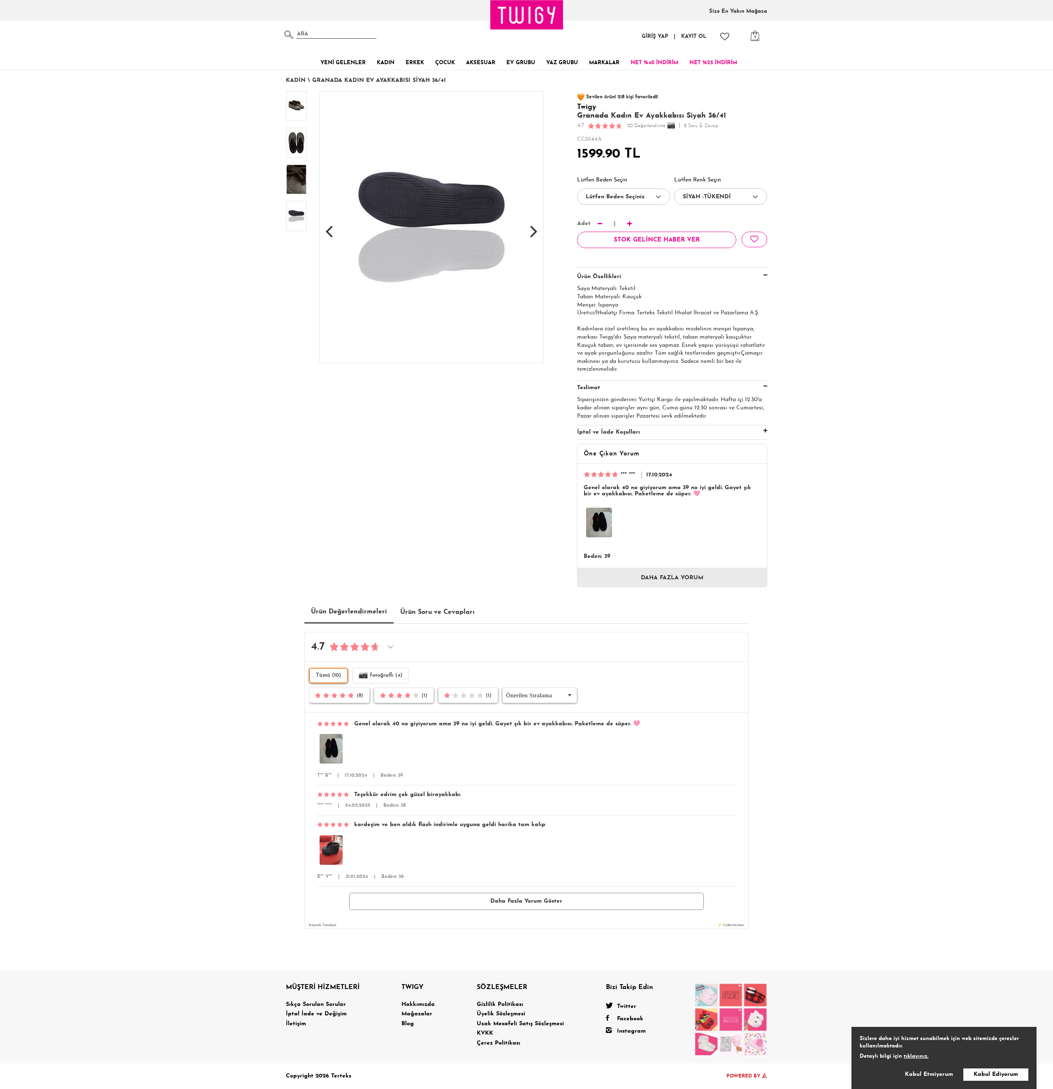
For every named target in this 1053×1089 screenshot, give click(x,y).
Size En (738, 11)
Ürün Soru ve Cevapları (437, 612)
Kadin (296, 80)
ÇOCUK (445, 62)
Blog (407, 1024)
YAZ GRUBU (562, 62)
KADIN (385, 62)
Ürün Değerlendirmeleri (349, 611)
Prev (329, 227)
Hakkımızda (418, 1004)
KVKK (485, 1033)
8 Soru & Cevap (701, 125)
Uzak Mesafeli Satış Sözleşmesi (520, 1024)
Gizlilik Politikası (500, 1004)
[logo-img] (527, 15)
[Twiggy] (731, 1019)
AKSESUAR (480, 62)
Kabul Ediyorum (996, 1074)
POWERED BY (744, 1076)
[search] (289, 34)
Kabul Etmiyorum (929, 1074)
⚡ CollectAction (731, 925)
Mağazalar (416, 1014)
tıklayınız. (916, 1056)
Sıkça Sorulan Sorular (316, 1004)
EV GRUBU (520, 62)
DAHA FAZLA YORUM (672, 578)
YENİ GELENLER (343, 62)
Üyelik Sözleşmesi (501, 1014)
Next (534, 227)
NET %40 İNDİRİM (654, 62)
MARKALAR (604, 62)
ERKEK (415, 62)
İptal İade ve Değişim (316, 1014)
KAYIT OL (693, 36)
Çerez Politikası (498, 1043)
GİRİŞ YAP (655, 36)
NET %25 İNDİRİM (713, 62)
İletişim (296, 1024)
